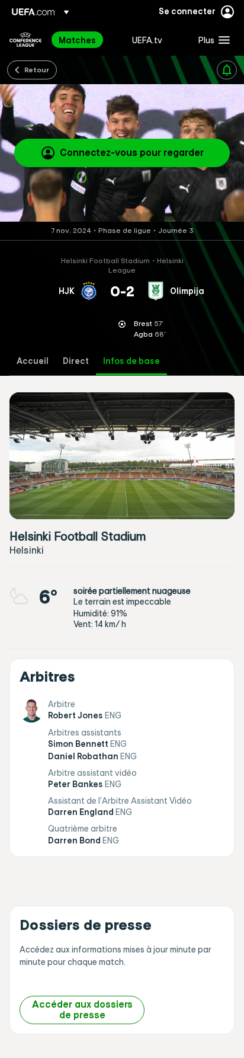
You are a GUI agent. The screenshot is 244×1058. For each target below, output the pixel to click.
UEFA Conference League (25, 40)
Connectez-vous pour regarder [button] (132, 152)
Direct (76, 361)
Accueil (33, 361)
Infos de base (131, 361)
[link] (77, 40)
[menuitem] (85, 40)
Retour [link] (36, 69)
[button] (211, 40)
